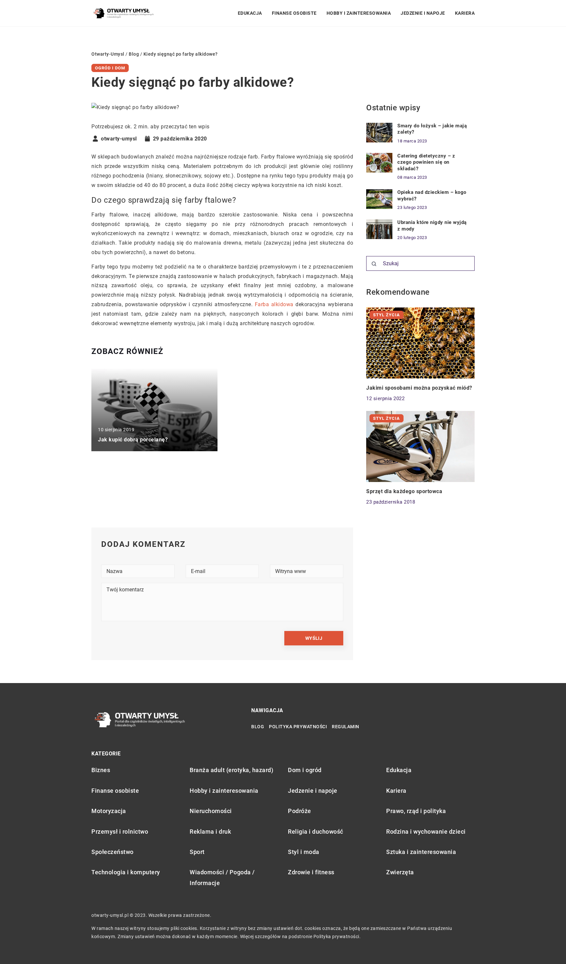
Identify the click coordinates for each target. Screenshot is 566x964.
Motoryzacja (108, 810)
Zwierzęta (400, 872)
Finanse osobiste (294, 13)
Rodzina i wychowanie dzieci (426, 831)
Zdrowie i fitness (311, 872)
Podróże (299, 810)
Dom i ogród (305, 770)
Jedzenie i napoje (423, 13)
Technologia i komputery (125, 872)
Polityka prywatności (298, 726)
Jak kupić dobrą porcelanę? (133, 439)
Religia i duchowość (315, 831)
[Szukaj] (374, 264)
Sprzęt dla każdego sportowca (404, 491)
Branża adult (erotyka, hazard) (231, 770)
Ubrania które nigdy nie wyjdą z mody (432, 225)
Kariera (465, 13)
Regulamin (345, 726)
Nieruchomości (211, 810)
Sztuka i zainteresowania (421, 851)
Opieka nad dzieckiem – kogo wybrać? (431, 195)
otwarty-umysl (119, 139)
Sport (197, 851)
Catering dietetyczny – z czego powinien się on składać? (426, 162)
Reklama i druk (210, 831)
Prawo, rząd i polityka (416, 810)
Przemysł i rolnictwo (119, 831)
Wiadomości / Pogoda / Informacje (222, 877)
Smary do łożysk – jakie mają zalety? (432, 129)
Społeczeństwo (112, 851)
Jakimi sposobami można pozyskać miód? (419, 388)
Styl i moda (303, 851)
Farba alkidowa (274, 304)
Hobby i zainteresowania (359, 13)
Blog (257, 726)
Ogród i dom (110, 67)
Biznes (100, 770)
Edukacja (250, 13)
